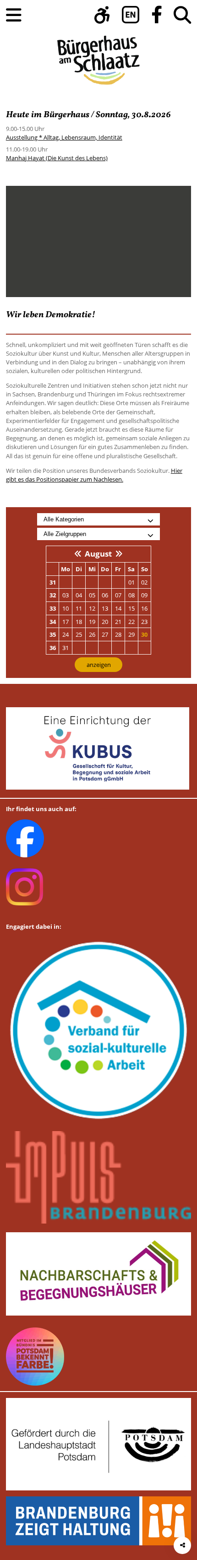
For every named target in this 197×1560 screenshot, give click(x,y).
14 (118, 608)
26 (92, 634)
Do (105, 569)
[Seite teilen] (182, 1545)
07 (118, 595)
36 (52, 648)
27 (105, 634)
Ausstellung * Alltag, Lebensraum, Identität (64, 137)
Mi (92, 569)
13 (105, 608)
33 (52, 608)
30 (144, 634)
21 (118, 622)
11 (79, 608)
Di (79, 569)
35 (52, 634)
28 (118, 634)
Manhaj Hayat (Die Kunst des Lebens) (57, 158)
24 (65, 634)
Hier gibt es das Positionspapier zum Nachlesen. (94, 474)
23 (144, 622)
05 (92, 595)
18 (79, 622)
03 (65, 595)
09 (144, 595)
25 (79, 634)
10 (65, 608)
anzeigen (99, 665)
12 (92, 608)
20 (105, 622)
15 (131, 608)
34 (52, 622)
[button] (102, 15)
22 (131, 622)
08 (131, 595)
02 (144, 582)
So (144, 569)
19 (92, 622)
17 (65, 622)
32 (52, 595)
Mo (65, 569)
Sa (131, 569)
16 (144, 608)
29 (131, 634)
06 (105, 595)
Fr (118, 569)
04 (79, 595)
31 (52, 582)
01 (131, 582)
